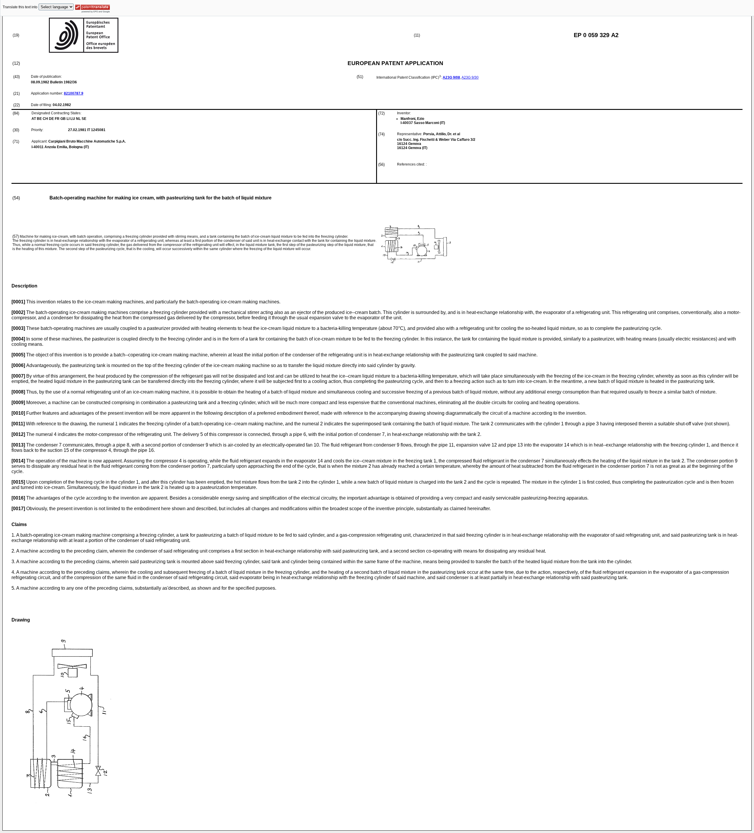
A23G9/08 (451, 77)
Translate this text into (20, 7)
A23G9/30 (470, 77)
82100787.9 (73, 93)
